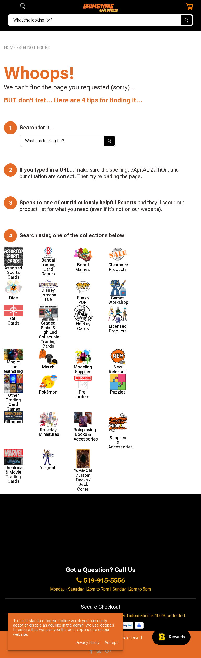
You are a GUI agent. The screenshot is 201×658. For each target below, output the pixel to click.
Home (10, 47)
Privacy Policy (87, 642)
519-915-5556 (104, 580)
